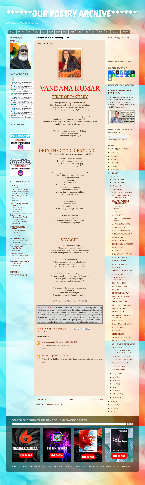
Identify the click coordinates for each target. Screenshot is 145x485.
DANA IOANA (117, 237)
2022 (79, 32)
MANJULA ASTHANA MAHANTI (120, 297)
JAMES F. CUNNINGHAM (122, 271)
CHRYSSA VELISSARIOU (122, 234)
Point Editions (17, 253)
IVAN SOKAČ (117, 267)
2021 (72, 32)
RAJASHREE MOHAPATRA (122, 324)
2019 (58, 32)
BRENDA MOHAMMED (121, 230)
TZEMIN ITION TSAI (16, 91)
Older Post (98, 399)
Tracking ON (28, 119)
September (116, 189)
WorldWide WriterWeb (20, 261)
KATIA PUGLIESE (15, 87)
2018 (51, 32)
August (115, 374)
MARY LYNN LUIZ (119, 302)
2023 (86, 32)
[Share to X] (84, 329)
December (116, 179)
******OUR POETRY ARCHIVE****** (71, 14)
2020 (65, 32)
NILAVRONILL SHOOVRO (122, 192)
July (114, 377)
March (115, 390)
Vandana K (46, 355)
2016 (36, 32)
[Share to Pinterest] (89, 329)
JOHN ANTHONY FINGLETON (119, 278)
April (115, 387)
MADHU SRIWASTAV (120, 293)
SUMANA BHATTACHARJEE (123, 344)
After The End (17, 248)
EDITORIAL (14, 272)
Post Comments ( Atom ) (54, 404)
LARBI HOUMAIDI (119, 264)
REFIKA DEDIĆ (118, 327)
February (116, 394)
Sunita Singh (16, 263)
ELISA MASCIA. (118, 247)
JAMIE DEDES (117, 274)
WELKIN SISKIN (118, 369)
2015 (29, 32)
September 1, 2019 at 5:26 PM (66, 342)
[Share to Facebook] (86, 329)
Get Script (15, 119)
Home (12, 32)
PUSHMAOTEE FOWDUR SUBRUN (122, 316)
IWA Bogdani (17, 215)
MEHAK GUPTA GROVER (122, 305)
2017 (44, 32)
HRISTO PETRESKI (119, 261)
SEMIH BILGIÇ (118, 334)
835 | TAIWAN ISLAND (20, 256)
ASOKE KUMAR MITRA (121, 224)
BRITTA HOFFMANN (16, 83)
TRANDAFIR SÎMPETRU (121, 356)
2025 (100, 32)
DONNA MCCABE (15, 106)
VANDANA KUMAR (120, 363)
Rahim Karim (117, 320)
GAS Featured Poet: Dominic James (18, 208)
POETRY (45, 331)
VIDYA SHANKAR (119, 366)
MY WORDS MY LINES (18, 228)
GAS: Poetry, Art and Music (20, 204)
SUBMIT (21, 32)
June (114, 380)
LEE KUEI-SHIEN (119, 283)
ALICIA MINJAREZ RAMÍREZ (119, 207)
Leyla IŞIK (116, 289)
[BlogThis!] (82, 329)
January (115, 397)
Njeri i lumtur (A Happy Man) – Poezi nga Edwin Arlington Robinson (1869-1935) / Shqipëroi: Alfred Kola (21, 193)
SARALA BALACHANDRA (17, 117)
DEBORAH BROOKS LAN (18, 102)
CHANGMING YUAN (16, 95)
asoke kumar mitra (48, 342)
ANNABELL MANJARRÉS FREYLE (122, 219)
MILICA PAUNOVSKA (120, 308)
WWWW (125, 32)
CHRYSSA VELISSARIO (17, 109)
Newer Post (41, 399)
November (116, 182)
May (114, 384)
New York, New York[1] (20, 240)
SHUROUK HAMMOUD (121, 337)
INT (107, 32)
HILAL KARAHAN (119, 257)
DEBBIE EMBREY (119, 240)
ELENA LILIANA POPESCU (123, 244)
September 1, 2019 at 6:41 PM (61, 355)
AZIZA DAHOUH (118, 227)
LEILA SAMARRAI (119, 286)
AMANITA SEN (118, 212)
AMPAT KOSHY (118, 215)
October (116, 186)
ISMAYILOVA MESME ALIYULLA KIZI (120, 196)
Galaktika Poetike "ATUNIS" (18, 186)
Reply (44, 348)
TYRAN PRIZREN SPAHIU (122, 359)
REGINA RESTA (118, 330)
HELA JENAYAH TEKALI (122, 254)
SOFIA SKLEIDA (118, 340)
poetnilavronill (17, 246)
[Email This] (79, 329)
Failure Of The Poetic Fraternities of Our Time (20, 231)
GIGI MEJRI (116, 250)
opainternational (18, 238)
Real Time (21, 119)
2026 (112, 153)
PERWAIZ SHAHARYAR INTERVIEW (119, 91)
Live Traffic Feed (21, 79)
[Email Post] (75, 328)
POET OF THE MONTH (18, 275)
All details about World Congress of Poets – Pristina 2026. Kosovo (19, 219)
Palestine (115, 32)
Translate (124, 140)
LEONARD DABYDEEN (17, 98)
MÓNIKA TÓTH (118, 312)
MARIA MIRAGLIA (15, 113)
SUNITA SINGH (118, 347)
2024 (93, 32)
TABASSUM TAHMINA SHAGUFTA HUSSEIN (121, 352)
